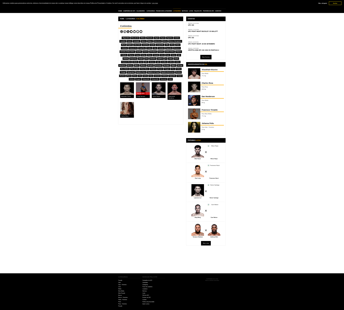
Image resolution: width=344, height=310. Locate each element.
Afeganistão (126, 37)
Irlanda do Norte (126, 62)
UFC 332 (191, 37)
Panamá (160, 69)
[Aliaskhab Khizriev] (194, 73)
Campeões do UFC (147, 280)
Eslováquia (153, 51)
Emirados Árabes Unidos (127, 51)
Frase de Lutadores (147, 286)
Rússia (129, 75)
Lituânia (177, 62)
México (137, 65)
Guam (167, 55)
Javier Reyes (156, 96)
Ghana (149, 55)
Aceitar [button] (335, 3)
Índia (146, 58)
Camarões (145, 44)
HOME (120, 11)
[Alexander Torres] (127, 88)
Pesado (120, 306)
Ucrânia (132, 79)
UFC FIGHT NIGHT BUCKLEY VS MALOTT (203, 31)
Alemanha (150, 37)
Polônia (178, 69)
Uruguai (138, 79)
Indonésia (153, 58)
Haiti (179, 55)
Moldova (143, 65)
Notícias (144, 291)
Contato (144, 299)
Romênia (122, 75)
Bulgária (129, 44)
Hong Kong (133, 58)
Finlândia (124, 55)
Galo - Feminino (122, 284)
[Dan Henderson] (194, 100)
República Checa (141, 72)
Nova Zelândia (125, 69)
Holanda (125, 58)
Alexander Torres (126, 96)
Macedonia (122, 65)
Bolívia (165, 41)
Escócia (145, 51)
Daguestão (169, 48)
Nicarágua (166, 65)
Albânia (143, 37)
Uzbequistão (155, 79)
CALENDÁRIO (140, 11)
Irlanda (176, 58)
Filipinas (178, 51)
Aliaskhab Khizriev (210, 70)
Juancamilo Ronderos (172, 97)
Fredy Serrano (141, 96)
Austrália (122, 41)
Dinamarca (177, 48)
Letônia (171, 62)
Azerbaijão (136, 41)
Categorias (145, 284)
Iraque (170, 58)
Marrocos (130, 65)
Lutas (143, 293)
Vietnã (170, 79)
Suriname (157, 75)
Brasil (123, 44)
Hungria (141, 58)
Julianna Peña (208, 123)
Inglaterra (160, 58)
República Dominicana (167, 72)
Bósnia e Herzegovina (175, 41)
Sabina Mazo (125, 116)
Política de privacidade (148, 301)
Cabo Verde (137, 44)
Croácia (149, 48)
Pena (119, 301)
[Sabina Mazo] (127, 108)
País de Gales (135, 69)
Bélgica (150, 41)
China (172, 44)
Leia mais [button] (155, 3)
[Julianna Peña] (194, 127)
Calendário (145, 282)
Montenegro (158, 65)
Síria (140, 75)
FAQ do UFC (145, 295)
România (178, 72)
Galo (119, 282)
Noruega (180, 65)
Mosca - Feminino (123, 297)
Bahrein (144, 41)
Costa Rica (142, 48)
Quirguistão (131, 72)
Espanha (160, 51)
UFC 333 (191, 25)
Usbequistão (146, 79)
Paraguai (167, 69)
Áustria (129, 41)
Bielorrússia (157, 41)
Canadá (152, 44)
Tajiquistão (172, 75)
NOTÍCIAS (185, 11)
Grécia (162, 55)
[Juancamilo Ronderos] (174, 88)
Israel (141, 62)
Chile (167, 44)
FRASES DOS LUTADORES (164, 11)
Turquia (179, 75)
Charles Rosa (207, 83)
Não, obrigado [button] (322, 3)
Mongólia (150, 65)
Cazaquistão (160, 44)
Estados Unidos (169, 51)
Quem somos (145, 304)
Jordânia (164, 62)
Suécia (145, 75)
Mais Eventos (206, 57)
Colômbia (124, 48)
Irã (166, 58)
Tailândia (164, 75)
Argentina (169, 37)
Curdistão (161, 48)
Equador (139, 51)
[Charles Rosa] (194, 87)
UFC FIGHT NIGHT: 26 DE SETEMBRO (201, 44)
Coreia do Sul (133, 48)
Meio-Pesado (121, 293)
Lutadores (145, 289)
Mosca (120, 295)
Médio (119, 289)
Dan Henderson (208, 96)
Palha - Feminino (122, 299)
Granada (156, 55)
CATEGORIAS (151, 11)
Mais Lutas (206, 243)
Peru (173, 69)
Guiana (173, 55)
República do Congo (153, 72)
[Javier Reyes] (159, 88)
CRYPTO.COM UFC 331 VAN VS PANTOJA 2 (203, 50)
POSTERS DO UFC (208, 11)
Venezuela (163, 79)
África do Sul (134, 37)
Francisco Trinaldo (210, 110)
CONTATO (218, 11)
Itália (146, 62)
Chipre (178, 44)
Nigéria (173, 65)
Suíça (150, 75)
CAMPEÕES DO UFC (129, 11)
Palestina (153, 69)
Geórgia (143, 55)
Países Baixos (145, 69)
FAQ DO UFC (198, 11)
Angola (157, 37)
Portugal (123, 72)
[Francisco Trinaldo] (194, 113)
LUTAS (191, 11)
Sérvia (134, 75)
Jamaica (152, 62)
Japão (158, 62)
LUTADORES (177, 11)
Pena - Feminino (122, 304)
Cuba (154, 48)
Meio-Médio (121, 291)
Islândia (135, 62)
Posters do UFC (146, 297)
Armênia (176, 37)
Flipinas (131, 55)
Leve (119, 286)
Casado (120, 280)
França (137, 55)
